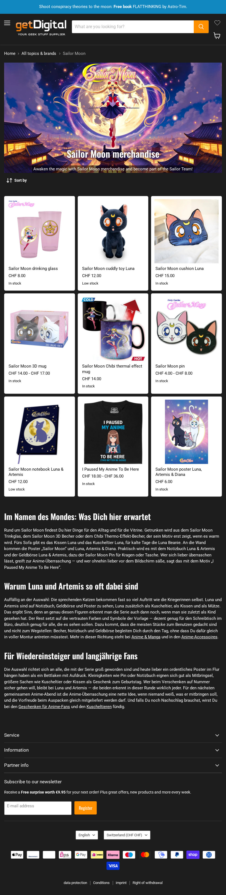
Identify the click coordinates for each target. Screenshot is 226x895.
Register (85, 808)
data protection (75, 883)
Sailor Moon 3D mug (27, 366)
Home (9, 53)
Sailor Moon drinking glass (33, 268)
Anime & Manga (145, 636)
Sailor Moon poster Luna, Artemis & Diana (178, 472)
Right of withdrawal (148, 883)
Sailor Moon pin (170, 366)
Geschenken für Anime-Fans (44, 706)
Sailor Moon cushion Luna (179, 268)
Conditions (101, 883)
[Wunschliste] (217, 23)
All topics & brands (38, 53)
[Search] (201, 26)
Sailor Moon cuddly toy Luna (108, 268)
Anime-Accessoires (199, 636)
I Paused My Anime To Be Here (110, 469)
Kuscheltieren (99, 706)
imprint (121, 883)
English (84, 835)
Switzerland (124, 835)
